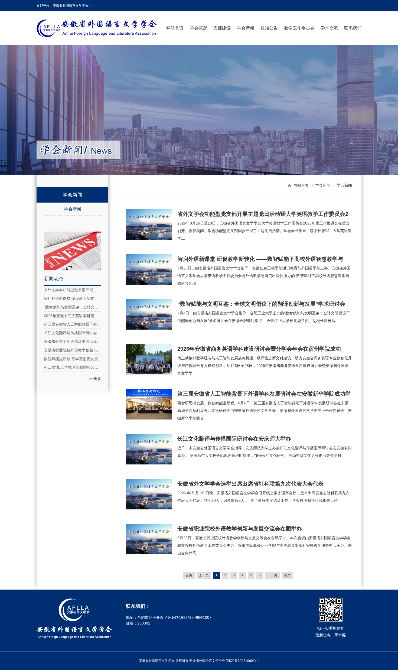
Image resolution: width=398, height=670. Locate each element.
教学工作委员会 (299, 28)
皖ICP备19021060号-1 (242, 661)
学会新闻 (245, 28)
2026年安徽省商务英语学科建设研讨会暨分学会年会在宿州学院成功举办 (72, 316)
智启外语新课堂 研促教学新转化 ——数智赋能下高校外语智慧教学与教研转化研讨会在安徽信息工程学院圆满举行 (72, 298)
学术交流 (329, 28)
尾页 (287, 575)
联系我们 (352, 28)
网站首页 (175, 28)
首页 (189, 575)
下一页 (272, 575)
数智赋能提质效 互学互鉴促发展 (71, 359)
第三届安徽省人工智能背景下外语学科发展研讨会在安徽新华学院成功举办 (72, 324)
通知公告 (269, 28)
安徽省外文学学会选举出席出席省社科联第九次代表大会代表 (72, 341)
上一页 (204, 575)
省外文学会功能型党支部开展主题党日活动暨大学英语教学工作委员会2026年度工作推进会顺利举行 (72, 290)
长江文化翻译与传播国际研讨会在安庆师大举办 (72, 333)
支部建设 (222, 28)
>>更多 (95, 378)
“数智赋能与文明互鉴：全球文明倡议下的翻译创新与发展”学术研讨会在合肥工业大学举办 (72, 307)
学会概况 (198, 28)
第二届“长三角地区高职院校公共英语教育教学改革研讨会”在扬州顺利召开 (72, 367)
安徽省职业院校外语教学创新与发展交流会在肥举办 (72, 350)
